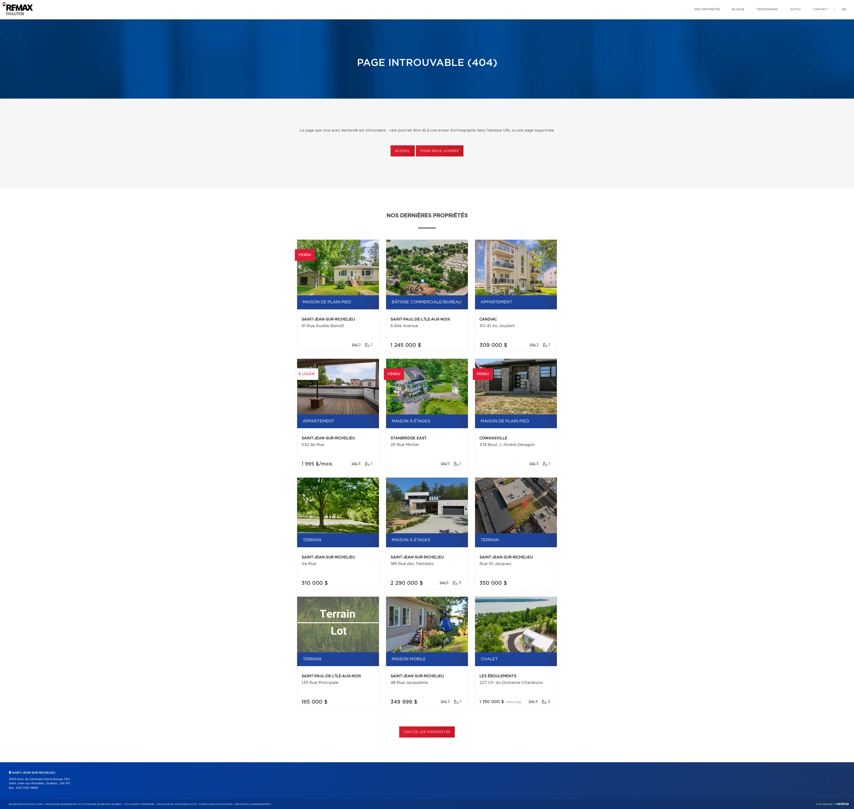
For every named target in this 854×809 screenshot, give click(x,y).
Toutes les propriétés (427, 732)
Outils (795, 9)
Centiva (841, 803)
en (844, 9)
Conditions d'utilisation (215, 804)
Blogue (738, 9)
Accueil (402, 151)
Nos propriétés (707, 9)
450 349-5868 (27, 788)
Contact (820, 9)
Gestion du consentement (253, 804)
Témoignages (767, 9)
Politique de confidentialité (177, 804)
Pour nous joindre (439, 151)
